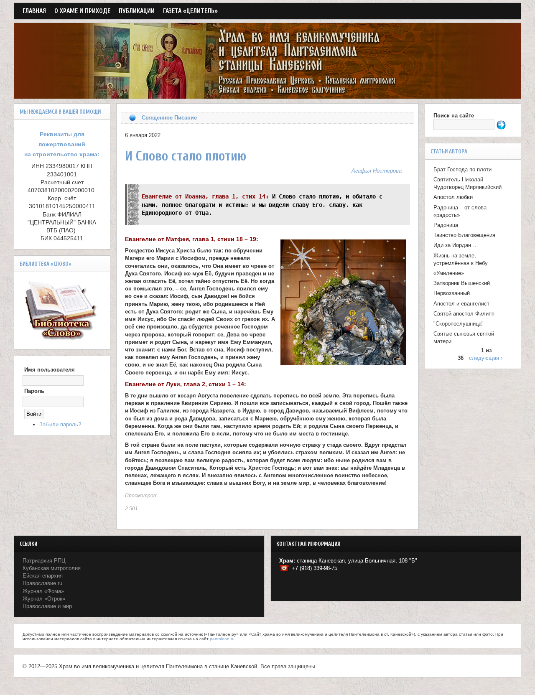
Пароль (34, 391)
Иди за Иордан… (454, 245)
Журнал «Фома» (43, 591)
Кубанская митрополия (52, 568)
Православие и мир (47, 606)
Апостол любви (453, 197)
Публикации (137, 11)
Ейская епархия (43, 576)
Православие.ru (42, 583)
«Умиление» (448, 273)
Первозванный (451, 293)
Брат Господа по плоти (462, 169)
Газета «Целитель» (190, 11)
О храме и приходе (82, 11)
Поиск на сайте (453, 115)
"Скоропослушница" (458, 324)
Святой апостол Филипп (463, 314)
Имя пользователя (49, 370)
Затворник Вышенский (461, 283)
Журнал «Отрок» (44, 599)
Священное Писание (169, 118)
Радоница (445, 225)
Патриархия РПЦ (44, 561)
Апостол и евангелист (461, 303)
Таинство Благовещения (464, 235)
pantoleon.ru (222, 638)
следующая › (485, 358)
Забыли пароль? (60, 424)
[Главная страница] (267, 94)
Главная (34, 11)
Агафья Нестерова (377, 171)
